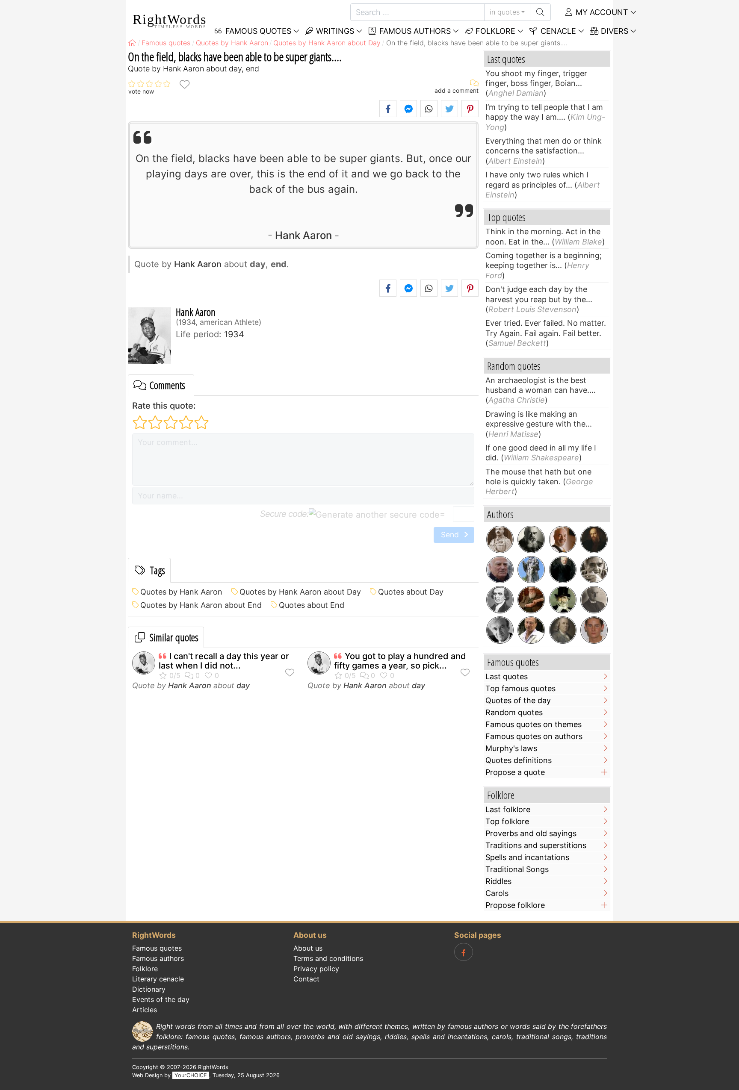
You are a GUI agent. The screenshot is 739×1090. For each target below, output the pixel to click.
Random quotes (514, 712)
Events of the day (160, 999)
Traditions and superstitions (535, 845)
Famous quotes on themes (533, 724)
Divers (613, 31)
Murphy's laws (511, 748)
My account (600, 12)
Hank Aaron (303, 235)
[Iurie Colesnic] (562, 539)
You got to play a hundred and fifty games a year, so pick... (400, 661)
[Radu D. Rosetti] (594, 599)
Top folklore (507, 821)
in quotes (505, 12)
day (243, 685)
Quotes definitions (518, 760)
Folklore (494, 31)
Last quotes (506, 676)
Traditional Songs (517, 869)
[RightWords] (132, 42)
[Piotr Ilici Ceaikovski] (562, 569)
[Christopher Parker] (594, 630)
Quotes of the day (518, 700)
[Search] (540, 12)
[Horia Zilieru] (499, 569)
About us (307, 948)
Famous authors (414, 31)
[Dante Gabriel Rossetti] (594, 539)
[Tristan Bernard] (531, 539)
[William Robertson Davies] (531, 599)
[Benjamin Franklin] (562, 630)
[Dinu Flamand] (531, 630)
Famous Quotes (257, 31)
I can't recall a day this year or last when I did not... (224, 661)
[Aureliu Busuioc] (594, 569)
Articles (144, 1009)
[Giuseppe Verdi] (562, 599)
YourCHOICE (190, 1075)
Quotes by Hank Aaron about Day (300, 591)
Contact (306, 979)
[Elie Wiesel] (499, 630)
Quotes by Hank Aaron (181, 591)
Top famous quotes (520, 688)
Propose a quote (515, 772)
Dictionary (149, 989)
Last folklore (507, 809)
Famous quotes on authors (533, 736)
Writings (334, 31)
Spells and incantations (527, 857)
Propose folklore (515, 905)
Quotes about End (311, 605)
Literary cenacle (158, 979)
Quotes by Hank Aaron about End (201, 605)
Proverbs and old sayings (530, 833)
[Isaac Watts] (531, 569)
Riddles (498, 881)
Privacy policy (316, 968)
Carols (496, 893)
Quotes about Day (410, 591)
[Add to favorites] (184, 84)
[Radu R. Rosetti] (499, 539)
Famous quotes (157, 948)
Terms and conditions (328, 958)
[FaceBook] (463, 952)
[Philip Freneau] (499, 599)
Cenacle (557, 31)
